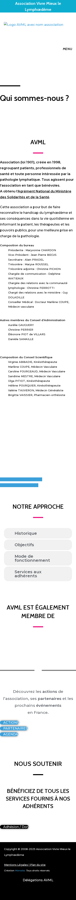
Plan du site (38, 864)
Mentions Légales (16, 864)
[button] (2, 400)
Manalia (20, 870)
